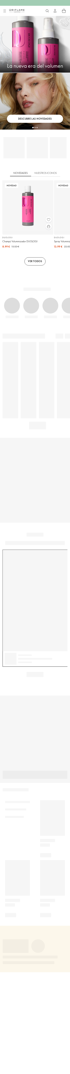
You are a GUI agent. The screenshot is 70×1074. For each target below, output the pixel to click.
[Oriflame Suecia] (16, 10)
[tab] (20, 173)
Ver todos (35, 261)
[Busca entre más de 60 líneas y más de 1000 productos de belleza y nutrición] (47, 10)
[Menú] (5, 11)
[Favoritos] (49, 219)
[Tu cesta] (63, 10)
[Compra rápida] (49, 226)
